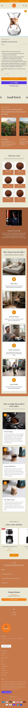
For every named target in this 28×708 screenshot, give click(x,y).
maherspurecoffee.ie (5, 39)
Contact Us (3, 653)
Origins (2, 660)
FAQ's (2, 662)
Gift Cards (3, 668)
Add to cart (14, 78)
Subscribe (6, 646)
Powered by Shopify (19, 699)
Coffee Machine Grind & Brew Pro (9, 546)
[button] (8, 168)
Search (2, 655)
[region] (14, 612)
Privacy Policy (4, 670)
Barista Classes (4, 657)
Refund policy (4, 675)
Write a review (14, 599)
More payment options (14, 85)
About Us (3, 664)
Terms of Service (4, 672)
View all (14, 555)
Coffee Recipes (4, 666)
